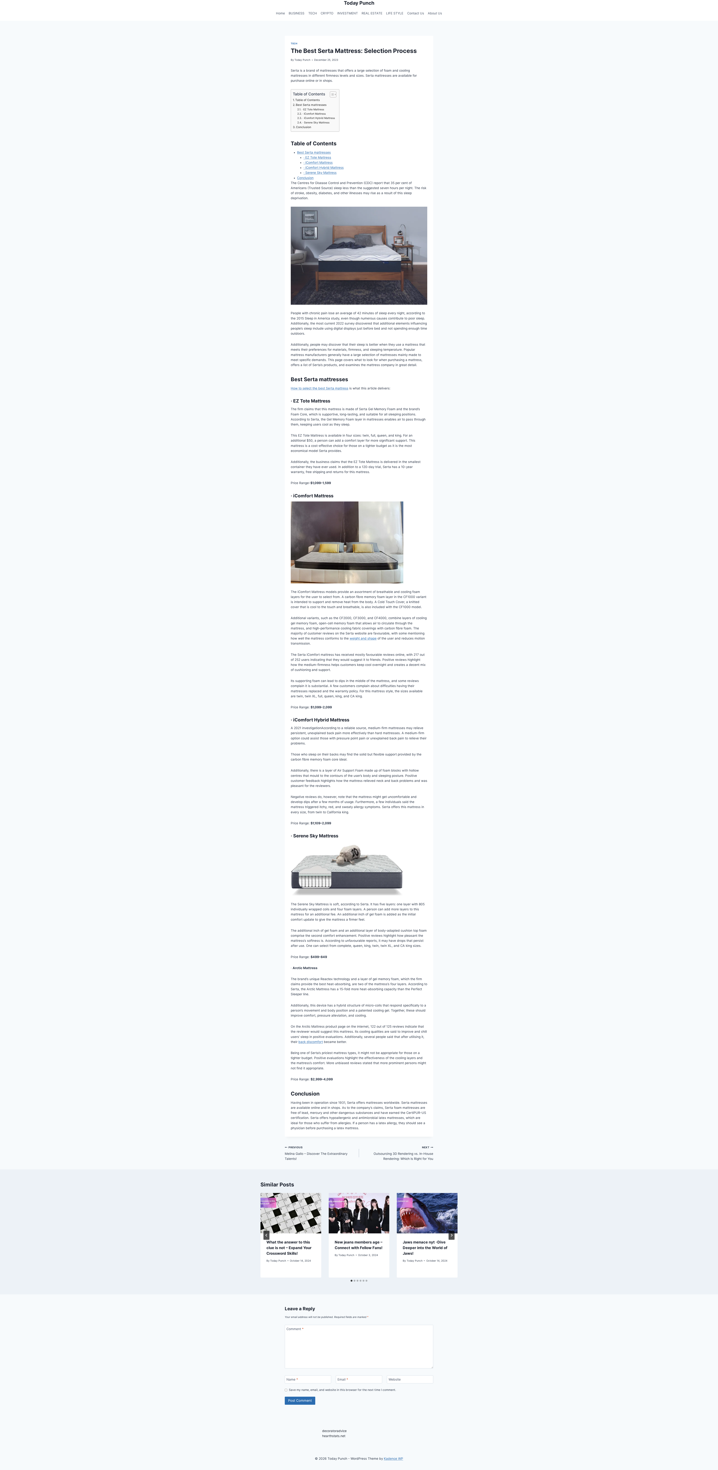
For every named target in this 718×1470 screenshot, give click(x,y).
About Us (435, 13)
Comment (295, 1329)
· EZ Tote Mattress (313, 109)
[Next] (452, 1235)
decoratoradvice (334, 1431)
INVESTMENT (347, 13)
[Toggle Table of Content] (331, 94)
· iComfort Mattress (314, 113)
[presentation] (290, 1213)
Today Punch (302, 59)
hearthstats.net (333, 1436)
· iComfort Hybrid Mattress (319, 118)
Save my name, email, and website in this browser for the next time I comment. (342, 1390)
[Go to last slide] (266, 1235)
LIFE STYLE (394, 13)
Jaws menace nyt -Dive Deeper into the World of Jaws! (425, 1248)
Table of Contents (307, 100)
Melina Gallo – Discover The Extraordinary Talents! (316, 1153)
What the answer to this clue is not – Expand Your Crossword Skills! (289, 1248)
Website (395, 1379)
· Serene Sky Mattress (316, 122)
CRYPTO (327, 13)
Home (280, 13)
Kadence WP (393, 1458)
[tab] (351, 1281)
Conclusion (303, 127)
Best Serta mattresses (311, 105)
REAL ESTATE (372, 13)
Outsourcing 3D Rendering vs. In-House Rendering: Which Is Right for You (403, 1153)
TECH (312, 13)
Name (292, 1379)
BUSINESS (296, 13)
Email (342, 1379)
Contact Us (415, 13)
